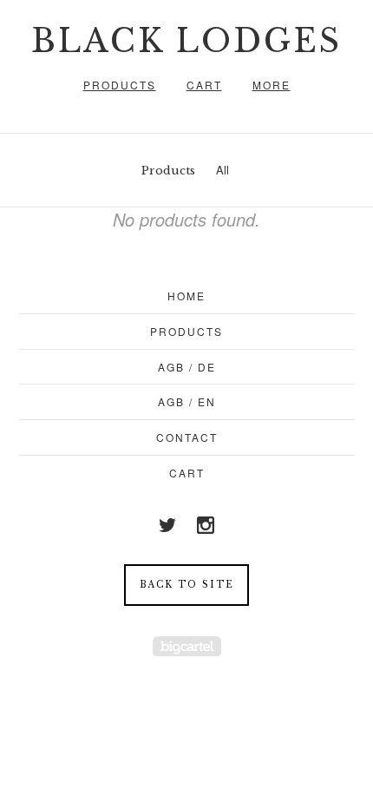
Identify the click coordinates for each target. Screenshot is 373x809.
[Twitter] (167, 525)
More (271, 84)
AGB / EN (187, 401)
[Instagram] (205, 525)
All (222, 169)
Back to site (187, 584)
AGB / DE (187, 366)
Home (186, 295)
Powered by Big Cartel (187, 646)
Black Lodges (186, 41)
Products (119, 84)
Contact (187, 437)
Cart (204, 84)
